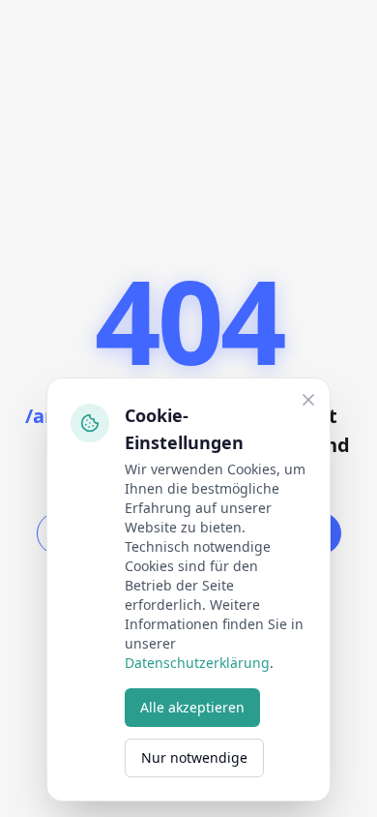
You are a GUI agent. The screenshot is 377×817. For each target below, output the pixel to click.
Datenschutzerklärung (197, 662)
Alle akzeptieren (192, 707)
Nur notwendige (194, 757)
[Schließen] (308, 399)
